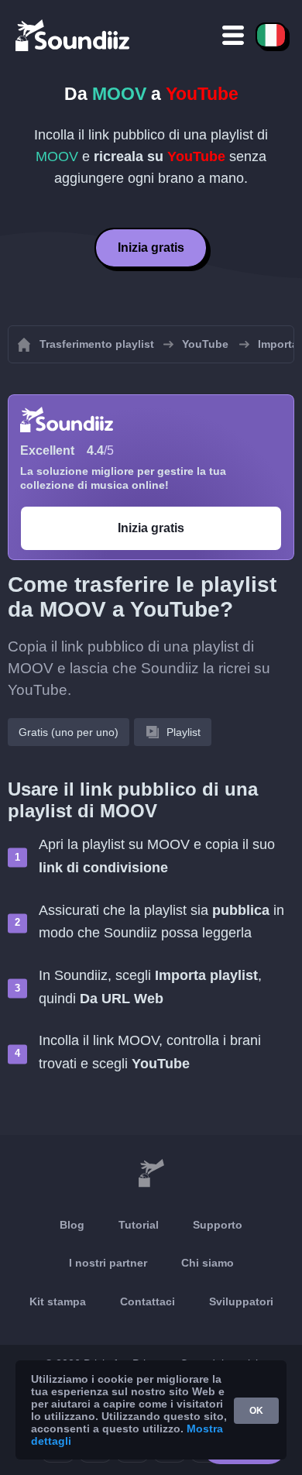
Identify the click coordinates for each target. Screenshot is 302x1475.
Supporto (217, 1225)
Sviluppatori (241, 1301)
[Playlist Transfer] (73, 35)
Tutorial (138, 1225)
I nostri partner (108, 1263)
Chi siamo (207, 1263)
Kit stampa (57, 1301)
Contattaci (147, 1301)
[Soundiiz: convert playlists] (151, 1173)
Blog (72, 1225)
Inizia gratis (151, 247)
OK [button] (256, 1410)
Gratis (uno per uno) (68, 732)
